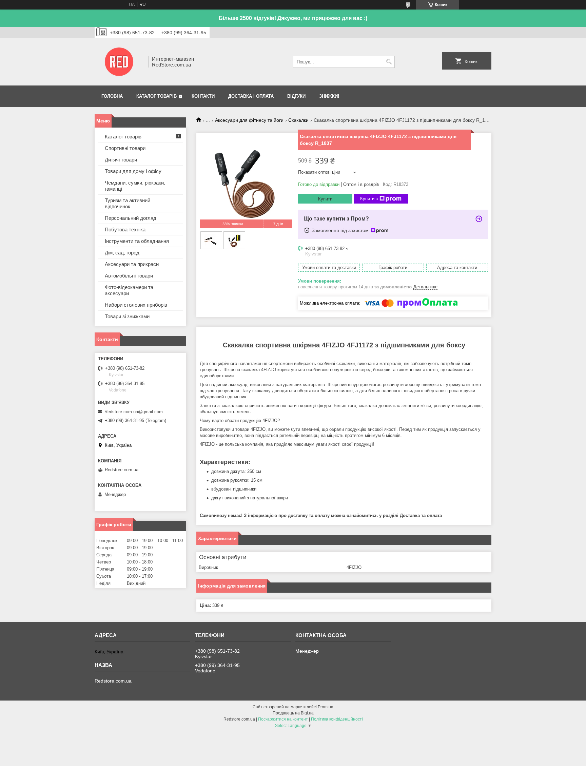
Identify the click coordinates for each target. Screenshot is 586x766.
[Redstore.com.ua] (119, 61)
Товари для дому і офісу (133, 171)
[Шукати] (389, 62)
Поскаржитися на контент (283, 719)
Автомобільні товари (129, 276)
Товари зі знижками (127, 316)
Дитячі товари (121, 159)
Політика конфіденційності (337, 719)
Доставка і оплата (251, 96)
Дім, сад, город (122, 252)
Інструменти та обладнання (137, 241)
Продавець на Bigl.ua (293, 713)
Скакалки (298, 120)
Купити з (369, 198)
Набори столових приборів (136, 305)
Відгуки (296, 96)
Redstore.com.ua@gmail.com (133, 411)
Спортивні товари (125, 148)
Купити (325, 199)
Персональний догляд (130, 218)
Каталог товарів (156, 96)
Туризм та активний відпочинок (127, 203)
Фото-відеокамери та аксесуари (129, 290)
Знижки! (329, 96)
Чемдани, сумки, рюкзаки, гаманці (135, 186)
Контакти (203, 96)
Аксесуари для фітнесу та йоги (249, 120)
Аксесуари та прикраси (132, 264)
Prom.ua (325, 707)
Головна (112, 96)
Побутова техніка (125, 229)
